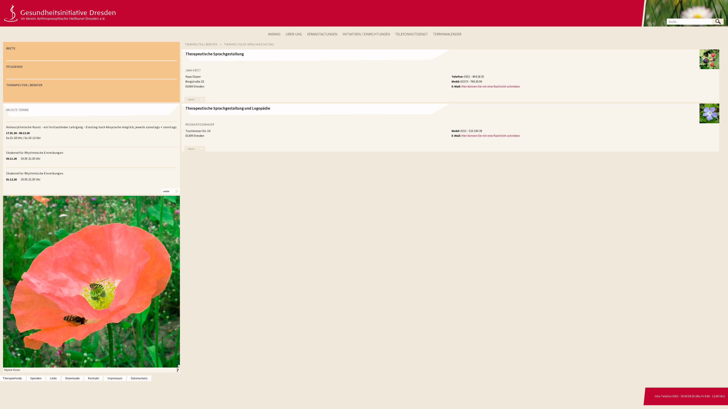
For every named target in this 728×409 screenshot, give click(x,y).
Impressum (114, 378)
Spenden (36, 378)
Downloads (72, 378)
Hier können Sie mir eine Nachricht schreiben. (490, 86)
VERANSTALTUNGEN (322, 34)
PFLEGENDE (14, 67)
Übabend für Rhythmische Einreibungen (34, 153)
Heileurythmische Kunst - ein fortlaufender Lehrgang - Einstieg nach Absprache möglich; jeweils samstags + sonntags (91, 127)
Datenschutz (139, 378)
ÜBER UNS (294, 34)
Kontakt (93, 378)
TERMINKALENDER (447, 34)
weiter (166, 191)
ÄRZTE (10, 48)
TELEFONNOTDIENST (411, 34)
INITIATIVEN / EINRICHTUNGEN (366, 34)
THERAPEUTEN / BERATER (24, 85)
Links (53, 378)
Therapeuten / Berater (201, 44)
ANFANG (274, 34)
